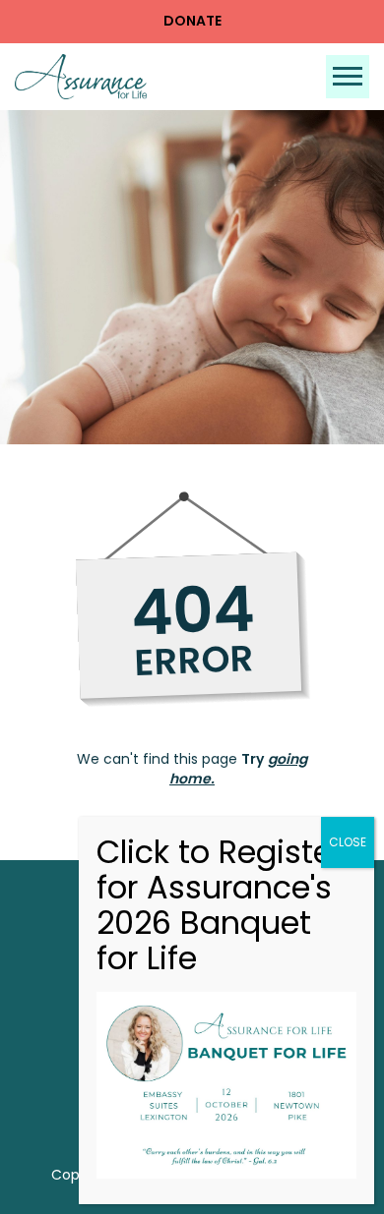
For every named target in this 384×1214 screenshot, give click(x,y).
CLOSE (347, 842)
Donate (192, 20)
